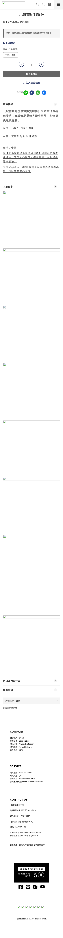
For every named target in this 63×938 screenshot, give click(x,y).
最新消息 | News (16, 749)
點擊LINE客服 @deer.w (28, 835)
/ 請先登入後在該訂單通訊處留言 (27, 844)
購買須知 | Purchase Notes (20, 772)
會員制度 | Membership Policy (22, 778)
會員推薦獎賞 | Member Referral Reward (26, 781)
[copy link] (44, 92)
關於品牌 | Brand (17, 737)
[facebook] (32, 92)
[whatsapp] (38, 92)
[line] (25, 92)
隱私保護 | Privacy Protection (22, 743)
